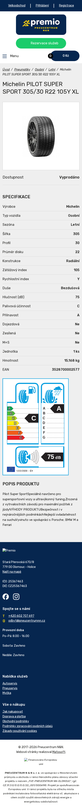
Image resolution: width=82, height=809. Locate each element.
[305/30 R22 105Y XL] (41, 136)
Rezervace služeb (44, 43)
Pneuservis (10, 688)
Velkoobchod (16, 5)
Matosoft (58, 752)
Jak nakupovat (13, 711)
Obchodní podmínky (16, 721)
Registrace (66, 5)
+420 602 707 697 (21, 616)
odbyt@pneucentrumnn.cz (26, 621)
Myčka (7, 693)
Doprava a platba (14, 716)
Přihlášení (42, 5)
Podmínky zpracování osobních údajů (28, 726)
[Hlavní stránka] (41, 24)
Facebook (6, 597)
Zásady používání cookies (20, 731)
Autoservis (10, 683)
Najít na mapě (12, 572)
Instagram (16, 597)
